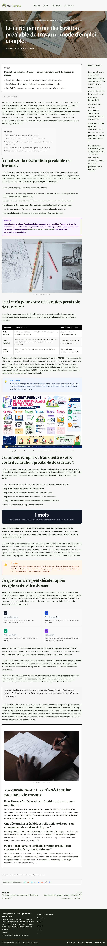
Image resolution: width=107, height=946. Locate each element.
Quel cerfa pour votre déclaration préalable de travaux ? (25, 139)
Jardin (45, 5)
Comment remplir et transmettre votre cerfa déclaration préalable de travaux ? (29, 143)
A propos (71, 942)
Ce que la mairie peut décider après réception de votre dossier (28, 148)
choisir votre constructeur (12, 373)
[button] (24, 882)
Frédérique (12, 48)
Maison (37, 5)
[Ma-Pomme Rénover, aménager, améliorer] (11, 5)
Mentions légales (85, 942)
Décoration (56, 5)
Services (40, 934)
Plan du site (100, 942)
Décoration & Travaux (13, 20)
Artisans (40, 926)
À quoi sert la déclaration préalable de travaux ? (22, 136)
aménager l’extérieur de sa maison (40, 229)
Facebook (4, 932)
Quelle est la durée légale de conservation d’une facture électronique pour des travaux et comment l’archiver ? (96, 132)
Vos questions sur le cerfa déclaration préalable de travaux (26, 151)
